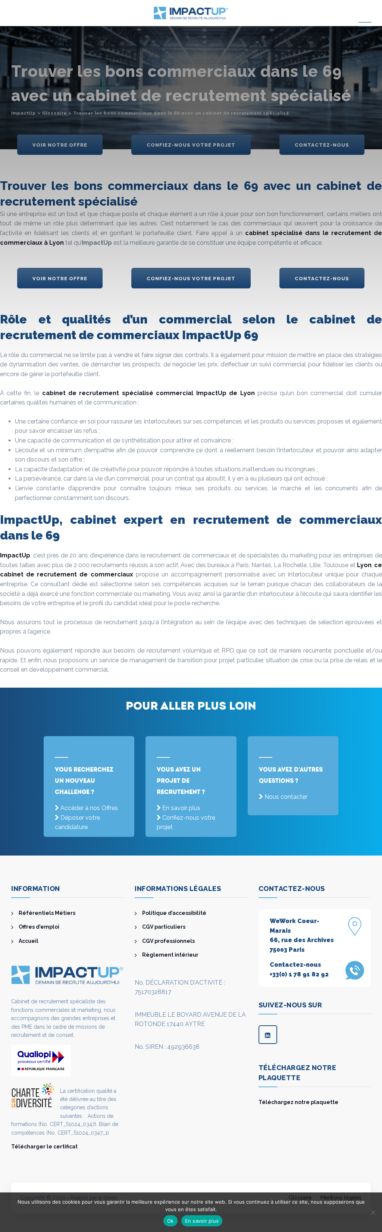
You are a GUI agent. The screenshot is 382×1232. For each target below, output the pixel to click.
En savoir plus (181, 808)
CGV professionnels (168, 941)
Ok (170, 1221)
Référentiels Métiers (47, 913)
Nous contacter (285, 796)
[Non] (372, 1212)
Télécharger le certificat (44, 1147)
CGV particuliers (163, 927)
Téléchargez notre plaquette (298, 1102)
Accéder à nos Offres (89, 808)
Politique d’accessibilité (174, 913)
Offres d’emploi (39, 927)
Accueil (28, 941)
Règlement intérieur (170, 955)
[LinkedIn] (268, 1034)
